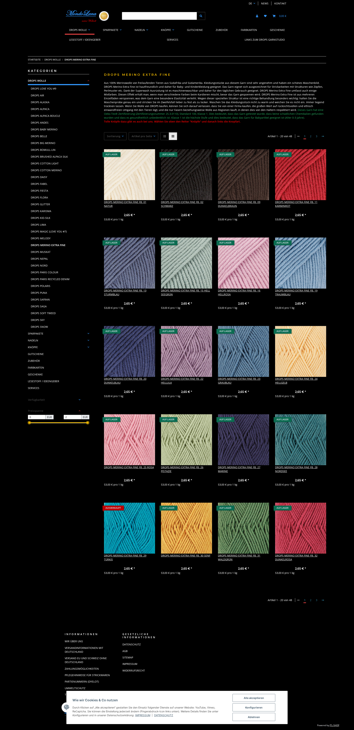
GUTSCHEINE (36, 354)
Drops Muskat (41, 252)
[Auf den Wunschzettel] (149, 155)
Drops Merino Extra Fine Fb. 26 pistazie (182, 469)
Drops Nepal (39, 258)
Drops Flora (39, 197)
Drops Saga (39, 306)
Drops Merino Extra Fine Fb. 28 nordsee (296, 469)
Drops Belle (39, 136)
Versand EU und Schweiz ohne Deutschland (86, 660)
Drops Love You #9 (43, 88)
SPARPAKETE (35, 333)
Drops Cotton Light (45, 163)
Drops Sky (38, 320)
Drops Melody (41, 238)
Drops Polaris (40, 286)
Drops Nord (39, 265)
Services (33, 388)
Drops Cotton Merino (46, 170)
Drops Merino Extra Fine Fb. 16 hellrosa (239, 292)
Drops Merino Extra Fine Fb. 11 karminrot (296, 204)
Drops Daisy (39, 177)
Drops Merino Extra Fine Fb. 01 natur (125, 204)
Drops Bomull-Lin (43, 150)
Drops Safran (40, 299)
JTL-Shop (334, 725)
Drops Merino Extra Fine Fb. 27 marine (239, 469)
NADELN (33, 340)
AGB (125, 651)
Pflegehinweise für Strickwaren (87, 675)
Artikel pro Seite (142, 136)
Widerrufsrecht (133, 670)
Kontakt (280, 3)
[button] (257, 16)
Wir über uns (74, 641)
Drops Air (37, 95)
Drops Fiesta (39, 190)
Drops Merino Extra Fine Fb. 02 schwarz (182, 204)
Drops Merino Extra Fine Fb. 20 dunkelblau (125, 380)
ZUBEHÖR (34, 361)
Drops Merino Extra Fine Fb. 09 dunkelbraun (239, 204)
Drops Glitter (40, 204)
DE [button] (250, 3)
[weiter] (323, 136)
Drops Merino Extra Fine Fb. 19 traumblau (296, 292)
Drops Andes (39, 122)
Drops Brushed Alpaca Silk (49, 156)
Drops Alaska (40, 102)
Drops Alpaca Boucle (45, 116)
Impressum (142, 715)
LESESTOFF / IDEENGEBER (43, 381)
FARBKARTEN (36, 367)
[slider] (29, 423)
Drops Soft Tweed (43, 313)
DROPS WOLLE (37, 80)
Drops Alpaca (40, 109)
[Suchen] (201, 16)
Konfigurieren (254, 707)
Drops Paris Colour (44, 272)
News (264, 3)
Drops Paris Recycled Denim (50, 279)
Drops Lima (38, 224)
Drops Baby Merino (44, 129)
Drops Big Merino (43, 143)
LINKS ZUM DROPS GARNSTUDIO (265, 39)
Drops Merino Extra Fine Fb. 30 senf (185, 555)
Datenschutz (163, 715)
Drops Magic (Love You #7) (49, 231)
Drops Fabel (39, 184)
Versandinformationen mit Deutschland (84, 649)
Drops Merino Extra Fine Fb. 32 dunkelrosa (296, 557)
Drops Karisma (41, 211)
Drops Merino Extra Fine (48, 245)
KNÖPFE (33, 347)
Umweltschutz (75, 688)
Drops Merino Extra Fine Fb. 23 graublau (239, 380)
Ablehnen (254, 717)
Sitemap (127, 657)
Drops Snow (39, 326)
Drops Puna (39, 292)
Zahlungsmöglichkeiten (82, 668)
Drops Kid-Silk (40, 218)
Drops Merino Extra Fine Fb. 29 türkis (125, 557)
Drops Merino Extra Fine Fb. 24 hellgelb (296, 380)
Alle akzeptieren (254, 697)
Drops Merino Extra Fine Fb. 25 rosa (129, 467)
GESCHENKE (35, 374)
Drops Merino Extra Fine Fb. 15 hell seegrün (185, 292)
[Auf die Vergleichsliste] (139, 155)
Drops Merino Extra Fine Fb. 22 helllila (182, 380)
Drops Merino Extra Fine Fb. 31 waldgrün (239, 557)
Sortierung (113, 136)
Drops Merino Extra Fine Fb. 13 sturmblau (125, 292)
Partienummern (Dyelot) (82, 681)
